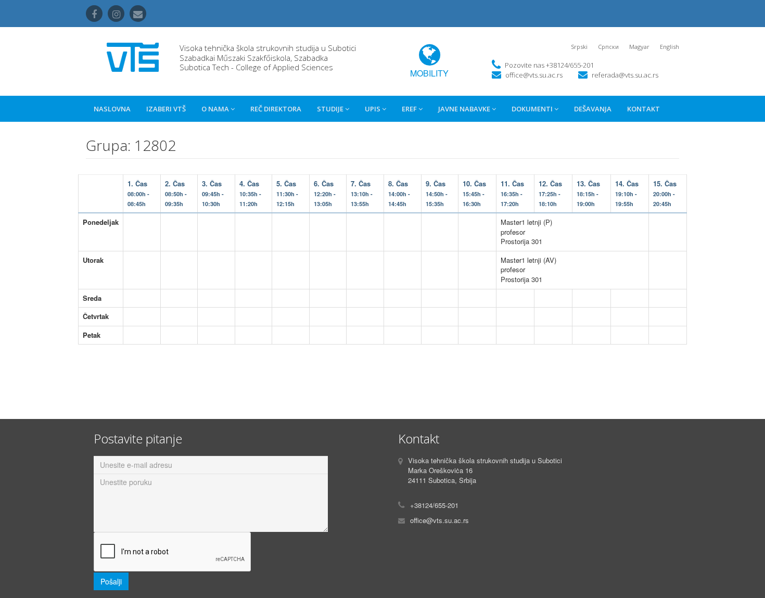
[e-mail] (138, 13)
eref (410, 108)
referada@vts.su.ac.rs (625, 75)
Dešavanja (592, 108)
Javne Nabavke (465, 108)
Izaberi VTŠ (166, 108)
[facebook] (94, 13)
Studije (331, 108)
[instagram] (116, 13)
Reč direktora (275, 108)
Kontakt (643, 108)
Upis (373, 108)
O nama (216, 108)
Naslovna (112, 108)
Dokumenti (533, 108)
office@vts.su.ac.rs (534, 75)
